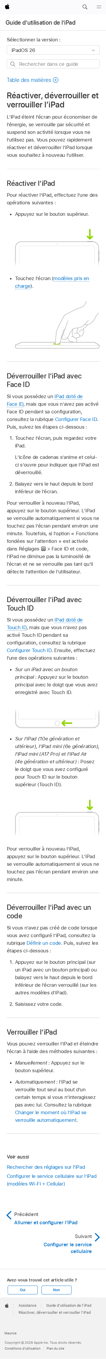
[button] (85, 7)
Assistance (28, 1306)
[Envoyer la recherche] (13, 64)
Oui (22, 1290)
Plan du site (55, 1348)
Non (56, 1290)
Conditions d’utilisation (22, 1348)
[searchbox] (53, 63)
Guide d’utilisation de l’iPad (40, 22)
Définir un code (43, 943)
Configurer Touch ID (29, 650)
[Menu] (99, 7)
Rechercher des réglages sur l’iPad (46, 1167)
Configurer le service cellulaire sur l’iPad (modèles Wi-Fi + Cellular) (52, 1180)
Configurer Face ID (76, 419)
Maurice (10, 1333)
